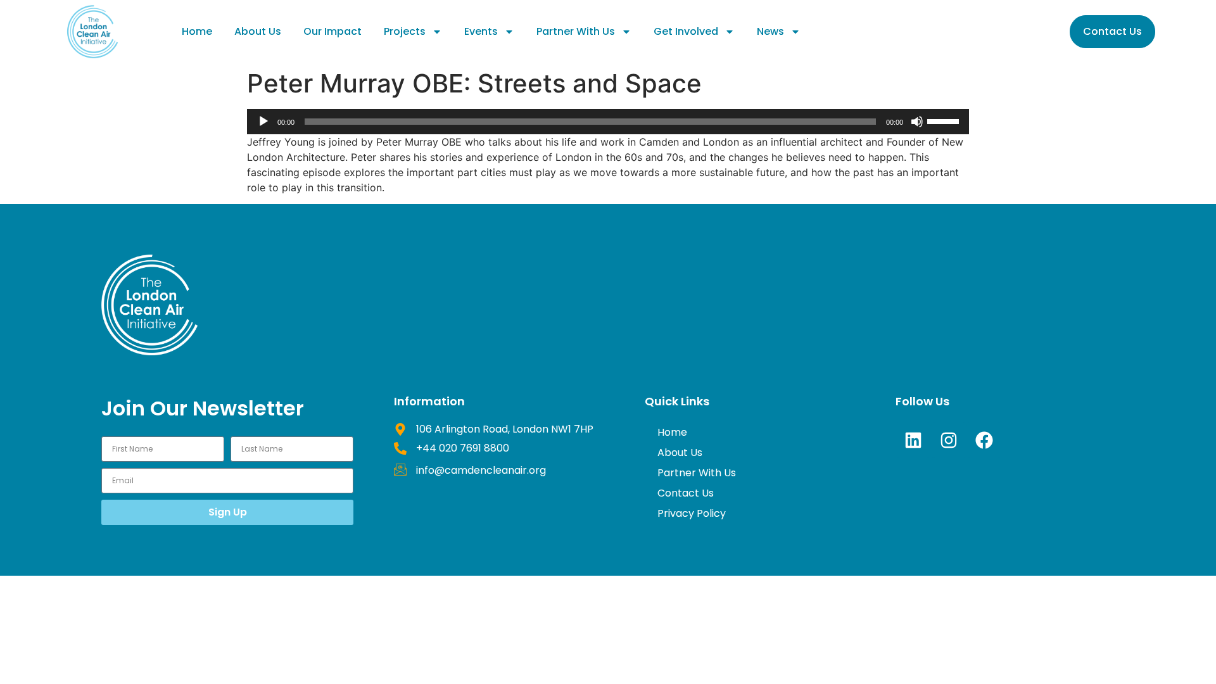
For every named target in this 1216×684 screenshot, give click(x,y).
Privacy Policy (691, 513)
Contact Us (685, 493)
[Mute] (917, 121)
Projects (405, 31)
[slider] (945, 120)
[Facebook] (984, 440)
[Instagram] (948, 440)
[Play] (263, 121)
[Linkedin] (913, 440)
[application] (608, 121)
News (770, 31)
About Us (257, 31)
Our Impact (332, 31)
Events (481, 31)
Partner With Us (575, 31)
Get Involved (686, 31)
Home (197, 31)
